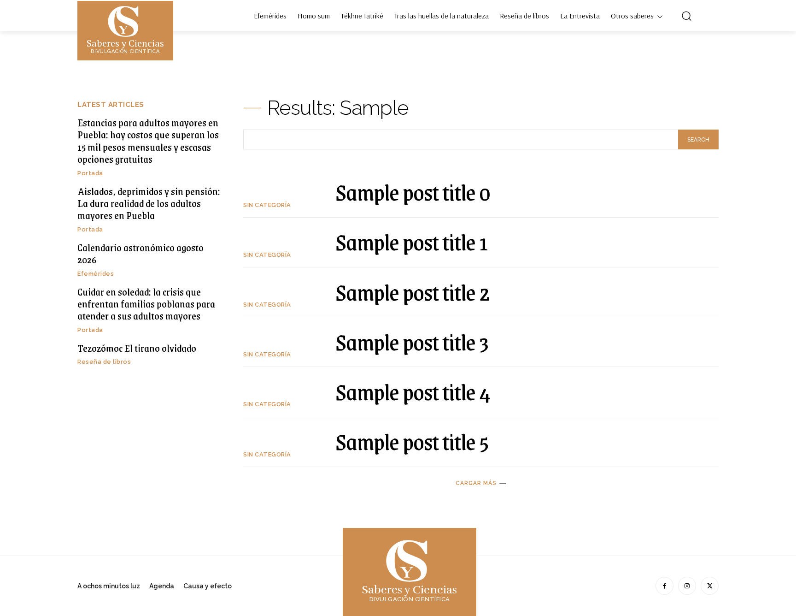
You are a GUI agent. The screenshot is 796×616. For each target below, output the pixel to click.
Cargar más (476, 483)
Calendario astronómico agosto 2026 (140, 253)
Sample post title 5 (412, 441)
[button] (686, 16)
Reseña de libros (104, 362)
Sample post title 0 (412, 191)
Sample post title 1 (411, 241)
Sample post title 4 (413, 391)
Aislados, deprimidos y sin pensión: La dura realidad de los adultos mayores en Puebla (148, 203)
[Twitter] (710, 586)
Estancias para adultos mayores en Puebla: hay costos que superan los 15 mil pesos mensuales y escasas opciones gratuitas (148, 140)
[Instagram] (687, 586)
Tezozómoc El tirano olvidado (136, 348)
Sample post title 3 (411, 341)
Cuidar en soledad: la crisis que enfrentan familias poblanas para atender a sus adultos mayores (146, 304)
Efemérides (95, 274)
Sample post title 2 (412, 291)
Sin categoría (267, 204)
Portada (90, 173)
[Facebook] (664, 586)
